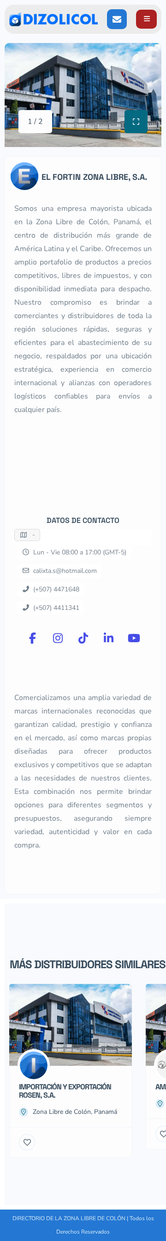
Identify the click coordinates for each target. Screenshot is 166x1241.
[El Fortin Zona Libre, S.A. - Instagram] (57, 638)
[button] (146, 19)
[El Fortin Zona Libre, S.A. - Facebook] (32, 638)
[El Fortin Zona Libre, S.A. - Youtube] (133, 638)
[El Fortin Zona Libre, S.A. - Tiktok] (83, 638)
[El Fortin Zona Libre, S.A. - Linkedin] (108, 638)
